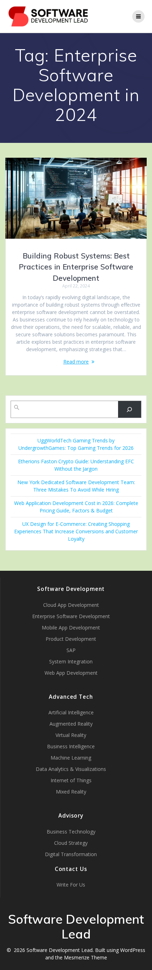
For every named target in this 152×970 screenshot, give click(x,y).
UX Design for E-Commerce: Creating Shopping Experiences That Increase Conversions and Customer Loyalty (76, 531)
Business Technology (71, 831)
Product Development (71, 638)
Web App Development (71, 672)
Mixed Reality (71, 791)
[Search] (129, 409)
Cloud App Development (71, 605)
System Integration (71, 661)
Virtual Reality (70, 735)
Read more (76, 361)
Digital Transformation (71, 854)
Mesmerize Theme (85, 957)
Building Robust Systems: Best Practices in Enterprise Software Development (76, 267)
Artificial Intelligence (71, 712)
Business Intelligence (71, 746)
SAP (71, 650)
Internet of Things (71, 780)
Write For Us (71, 884)
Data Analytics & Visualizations (71, 769)
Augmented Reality (71, 723)
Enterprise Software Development (71, 616)
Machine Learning (71, 757)
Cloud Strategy (71, 843)
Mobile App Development (71, 627)
